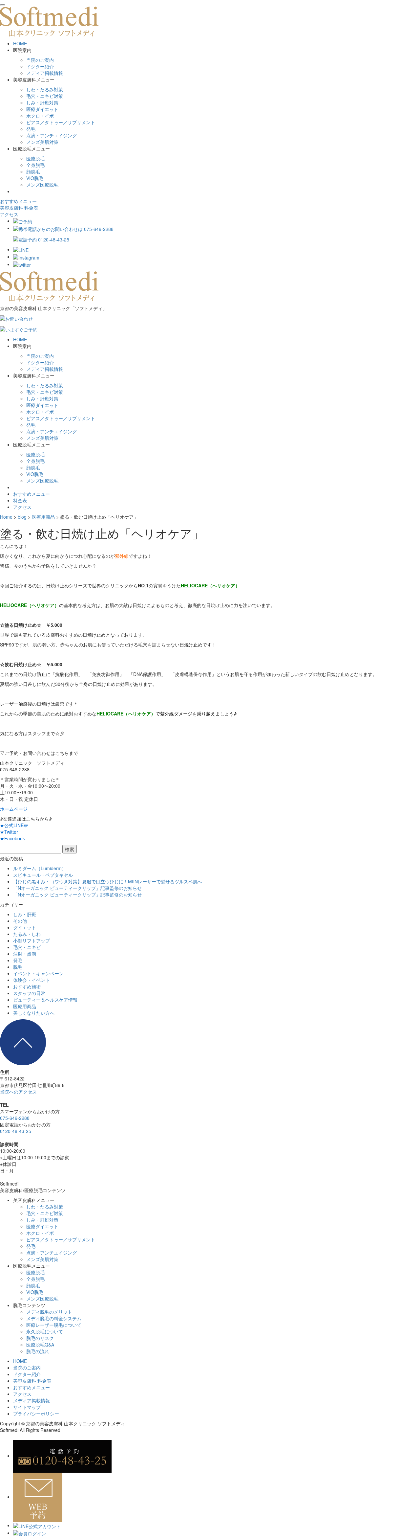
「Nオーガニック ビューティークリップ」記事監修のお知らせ (77, 888)
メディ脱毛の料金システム (53, 1318)
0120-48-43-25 (15, 1131)
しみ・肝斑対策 (42, 102)
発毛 (30, 128)
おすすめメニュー (18, 201)
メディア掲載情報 (44, 73)
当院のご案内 (40, 60)
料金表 (20, 500)
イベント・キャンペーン (38, 973)
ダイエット (24, 927)
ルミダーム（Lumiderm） (39, 868)
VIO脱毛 (34, 178)
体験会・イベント (31, 980)
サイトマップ (27, 1407)
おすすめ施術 (27, 986)
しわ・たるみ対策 (44, 89)
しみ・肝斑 (24, 914)
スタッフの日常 (29, 993)
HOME (20, 43)
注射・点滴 (24, 953)
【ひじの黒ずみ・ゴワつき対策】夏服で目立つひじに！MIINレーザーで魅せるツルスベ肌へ (107, 881)
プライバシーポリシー (36, 1413)
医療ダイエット (42, 109)
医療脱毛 (35, 158)
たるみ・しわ (27, 934)
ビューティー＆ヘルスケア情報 (45, 999)
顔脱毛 (33, 171)
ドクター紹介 (40, 66)
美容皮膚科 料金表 (19, 207)
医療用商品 (24, 1006)
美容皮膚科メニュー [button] (33, 79)
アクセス (9, 214)
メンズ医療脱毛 (42, 184)
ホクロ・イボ (40, 115)
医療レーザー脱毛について (53, 1325)
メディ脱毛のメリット (49, 1311)
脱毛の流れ (37, 1351)
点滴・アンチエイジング (51, 135)
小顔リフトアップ (31, 940)
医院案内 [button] (22, 50)
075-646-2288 (15, 1118)
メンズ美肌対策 (42, 142)
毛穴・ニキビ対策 (44, 96)
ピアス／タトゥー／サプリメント (60, 122)
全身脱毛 (35, 165)
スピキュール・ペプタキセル (43, 875)
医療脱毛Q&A (40, 1344)
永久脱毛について (44, 1331)
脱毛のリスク (40, 1338)
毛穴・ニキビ (27, 947)
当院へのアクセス (18, 1091)
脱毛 (17, 966)
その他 (20, 920)
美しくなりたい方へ (33, 1012)
